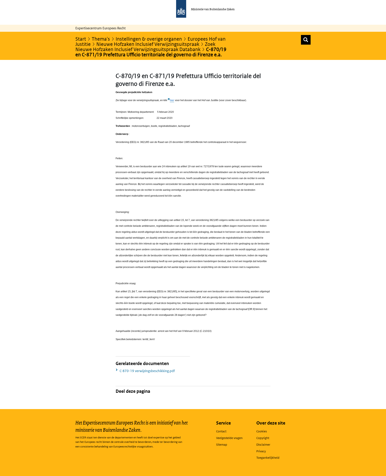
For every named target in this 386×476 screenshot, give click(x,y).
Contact (221, 431)
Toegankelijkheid (267, 458)
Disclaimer (263, 444)
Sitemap (221, 444)
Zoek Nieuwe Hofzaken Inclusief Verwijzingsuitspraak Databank (145, 46)
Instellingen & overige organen (149, 39)
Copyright (262, 438)
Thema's (101, 39)
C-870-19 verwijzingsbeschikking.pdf (147, 371)
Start (80, 39)
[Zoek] (306, 40)
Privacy (261, 451)
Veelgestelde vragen (229, 438)
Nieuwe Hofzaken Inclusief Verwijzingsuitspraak (147, 44)
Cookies (261, 431)
